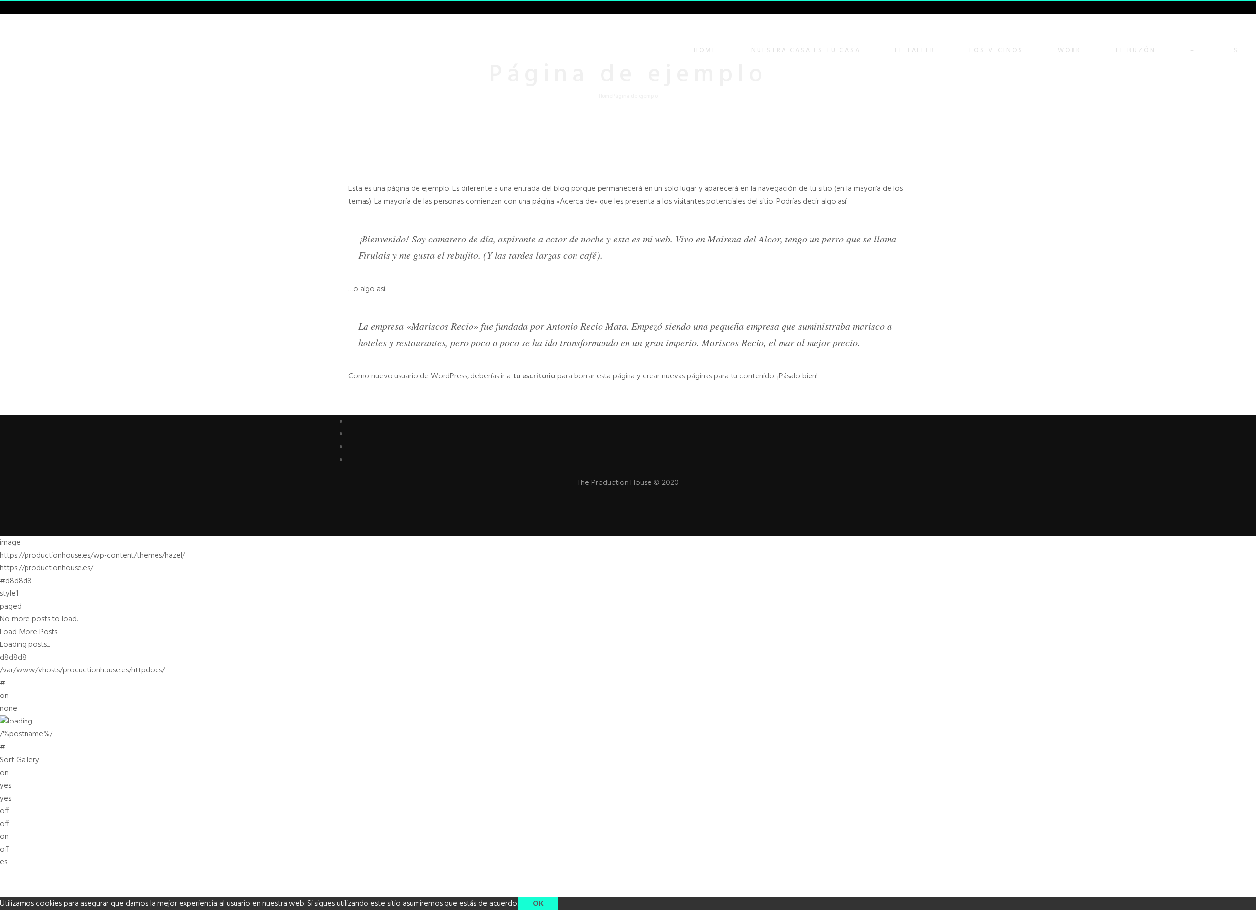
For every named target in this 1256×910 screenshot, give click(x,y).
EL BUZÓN (1136, 50)
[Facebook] (352, 421)
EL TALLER (915, 50)
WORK (1069, 50)
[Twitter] (352, 434)
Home (705, 50)
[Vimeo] (352, 447)
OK (538, 903)
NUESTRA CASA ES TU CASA (806, 50)
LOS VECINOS (996, 50)
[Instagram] (352, 460)
